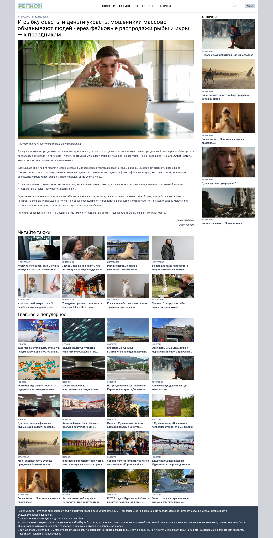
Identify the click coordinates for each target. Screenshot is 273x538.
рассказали (36, 212)
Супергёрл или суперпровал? (219, 183)
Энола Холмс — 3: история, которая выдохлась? (39, 500)
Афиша (165, 6)
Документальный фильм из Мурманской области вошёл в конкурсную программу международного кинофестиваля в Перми (39, 425)
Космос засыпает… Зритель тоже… (223, 223)
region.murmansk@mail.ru (46, 533)
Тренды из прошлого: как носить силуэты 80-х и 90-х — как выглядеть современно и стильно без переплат (82, 305)
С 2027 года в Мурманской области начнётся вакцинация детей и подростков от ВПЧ (128, 500)
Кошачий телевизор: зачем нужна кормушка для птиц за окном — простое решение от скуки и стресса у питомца (38, 267)
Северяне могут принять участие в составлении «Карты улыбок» (128, 462)
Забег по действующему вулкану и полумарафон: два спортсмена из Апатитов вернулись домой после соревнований (39, 349)
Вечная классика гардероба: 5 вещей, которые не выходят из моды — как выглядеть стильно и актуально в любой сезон (172, 267)
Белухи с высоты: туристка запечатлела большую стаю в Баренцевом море (79, 349)
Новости (108, 6)
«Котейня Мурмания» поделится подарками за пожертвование (37, 387)
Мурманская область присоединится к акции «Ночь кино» (80, 387)
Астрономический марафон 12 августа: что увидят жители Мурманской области (80, 500)
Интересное (24, 16)
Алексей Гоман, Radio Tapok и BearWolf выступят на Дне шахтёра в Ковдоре (80, 425)
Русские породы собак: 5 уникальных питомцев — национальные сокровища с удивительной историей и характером (123, 267)
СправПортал (182, 156)
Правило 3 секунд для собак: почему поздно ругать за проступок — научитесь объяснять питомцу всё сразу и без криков (170, 305)
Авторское (145, 6)
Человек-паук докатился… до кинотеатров (169, 387)
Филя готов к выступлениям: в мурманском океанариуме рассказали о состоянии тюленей (172, 500)
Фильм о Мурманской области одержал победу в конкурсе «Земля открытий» (125, 425)
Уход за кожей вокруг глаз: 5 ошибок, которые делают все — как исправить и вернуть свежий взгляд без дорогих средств (37, 305)
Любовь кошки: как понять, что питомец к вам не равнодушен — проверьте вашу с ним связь (82, 267)
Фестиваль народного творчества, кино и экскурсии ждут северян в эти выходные (83, 462)
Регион (125, 6)
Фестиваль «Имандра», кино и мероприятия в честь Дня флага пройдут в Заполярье (171, 349)
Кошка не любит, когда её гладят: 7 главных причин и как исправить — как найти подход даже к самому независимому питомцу (127, 305)
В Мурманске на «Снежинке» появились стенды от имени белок (172, 425)
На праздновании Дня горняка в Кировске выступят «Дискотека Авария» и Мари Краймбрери (126, 387)
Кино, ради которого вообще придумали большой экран (35, 462)
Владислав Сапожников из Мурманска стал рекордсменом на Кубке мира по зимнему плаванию (173, 462)
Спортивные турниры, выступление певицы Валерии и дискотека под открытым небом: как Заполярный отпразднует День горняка (127, 349)
